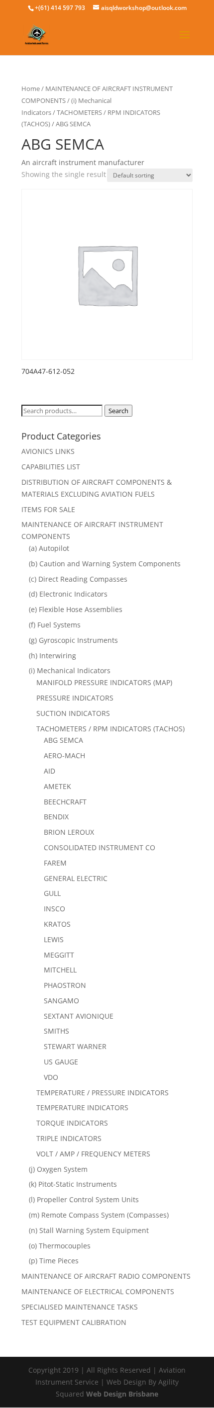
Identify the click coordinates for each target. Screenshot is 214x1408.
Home (30, 88)
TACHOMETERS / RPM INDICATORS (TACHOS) (110, 728)
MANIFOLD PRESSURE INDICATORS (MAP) (104, 682)
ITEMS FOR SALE (48, 509)
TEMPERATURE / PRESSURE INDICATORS (102, 1092)
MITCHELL (60, 969)
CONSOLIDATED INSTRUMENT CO (99, 847)
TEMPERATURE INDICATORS (82, 1107)
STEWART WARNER (75, 1046)
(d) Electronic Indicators (68, 594)
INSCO (54, 908)
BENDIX (56, 816)
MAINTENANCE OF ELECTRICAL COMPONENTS (97, 1291)
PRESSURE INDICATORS (74, 698)
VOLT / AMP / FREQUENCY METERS (93, 1153)
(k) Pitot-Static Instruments (73, 1184)
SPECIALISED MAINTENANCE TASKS (79, 1307)
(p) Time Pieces (54, 1260)
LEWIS (54, 939)
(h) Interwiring (52, 655)
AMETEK (57, 786)
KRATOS (57, 924)
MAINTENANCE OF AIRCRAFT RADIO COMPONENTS (106, 1276)
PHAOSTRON (65, 985)
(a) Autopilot (49, 548)
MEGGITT (59, 955)
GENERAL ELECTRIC (75, 878)
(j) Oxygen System (58, 1169)
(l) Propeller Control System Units (84, 1199)
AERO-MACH (64, 755)
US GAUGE (61, 1061)
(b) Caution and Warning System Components (105, 563)
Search (118, 410)
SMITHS (56, 1031)
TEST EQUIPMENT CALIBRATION (73, 1322)
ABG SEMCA (63, 740)
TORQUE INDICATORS (72, 1123)
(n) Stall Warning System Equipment (89, 1230)
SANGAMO (61, 1000)
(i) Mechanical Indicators (69, 670)
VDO (51, 1077)
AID (49, 771)
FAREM (55, 863)
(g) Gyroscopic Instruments (73, 640)
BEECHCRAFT (65, 801)
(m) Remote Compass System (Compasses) (99, 1215)
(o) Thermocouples (60, 1245)
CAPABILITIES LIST (50, 466)
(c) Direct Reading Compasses (78, 579)
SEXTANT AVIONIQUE (78, 1016)
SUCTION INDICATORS (73, 713)
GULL (52, 893)
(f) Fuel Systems (55, 624)
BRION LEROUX (69, 832)
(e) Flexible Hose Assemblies (75, 609)
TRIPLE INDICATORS (69, 1138)
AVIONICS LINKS (48, 451)
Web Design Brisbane (122, 1394)
